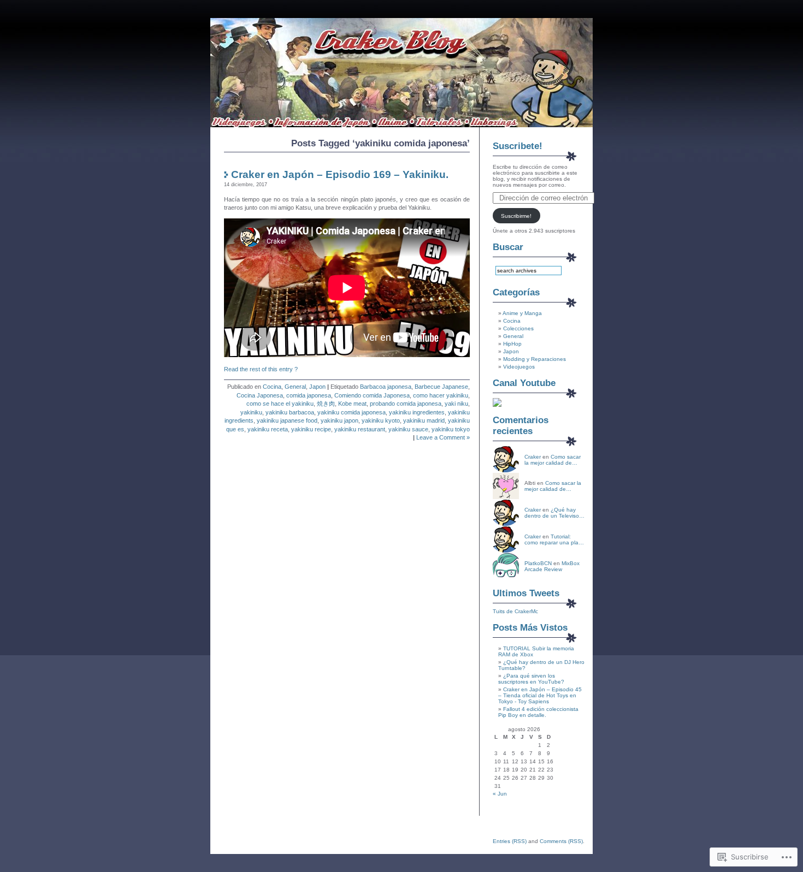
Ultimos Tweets (526, 593)
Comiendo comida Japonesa (372, 395)
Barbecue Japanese (441, 386)
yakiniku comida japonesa (351, 412)
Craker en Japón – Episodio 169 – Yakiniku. (339, 174)
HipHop (512, 344)
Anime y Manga (522, 313)
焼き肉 (326, 403)
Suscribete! (517, 146)
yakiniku (251, 412)
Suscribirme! (516, 216)
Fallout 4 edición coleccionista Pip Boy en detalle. (538, 712)
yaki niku (456, 403)
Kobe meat (352, 403)
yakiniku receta (267, 429)
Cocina (272, 386)
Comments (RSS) (561, 841)
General (295, 386)
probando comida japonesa (405, 403)
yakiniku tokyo (451, 429)
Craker (532, 457)
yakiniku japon (339, 420)
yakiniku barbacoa (289, 412)
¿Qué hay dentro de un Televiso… (554, 513)
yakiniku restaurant (359, 429)
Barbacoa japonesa (385, 386)
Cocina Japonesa (260, 395)
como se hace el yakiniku (280, 403)
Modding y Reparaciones (534, 359)
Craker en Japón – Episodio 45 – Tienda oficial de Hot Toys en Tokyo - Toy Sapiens (540, 695)
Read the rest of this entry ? (261, 369)
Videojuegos (519, 367)
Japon (317, 386)
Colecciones (518, 328)
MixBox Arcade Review (552, 566)
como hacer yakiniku (440, 395)
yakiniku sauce (408, 429)
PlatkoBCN (538, 563)
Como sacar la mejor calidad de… (552, 460)
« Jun (500, 794)
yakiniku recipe (311, 429)
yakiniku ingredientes (417, 412)
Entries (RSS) (510, 841)
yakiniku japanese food (287, 420)
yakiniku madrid (424, 420)
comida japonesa (308, 395)
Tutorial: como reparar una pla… (554, 539)
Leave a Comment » (443, 437)
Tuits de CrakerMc (515, 611)
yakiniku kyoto (381, 420)
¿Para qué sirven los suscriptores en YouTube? (531, 679)
